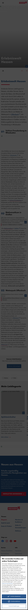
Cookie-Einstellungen (14, 606)
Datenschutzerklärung (7, 583)
